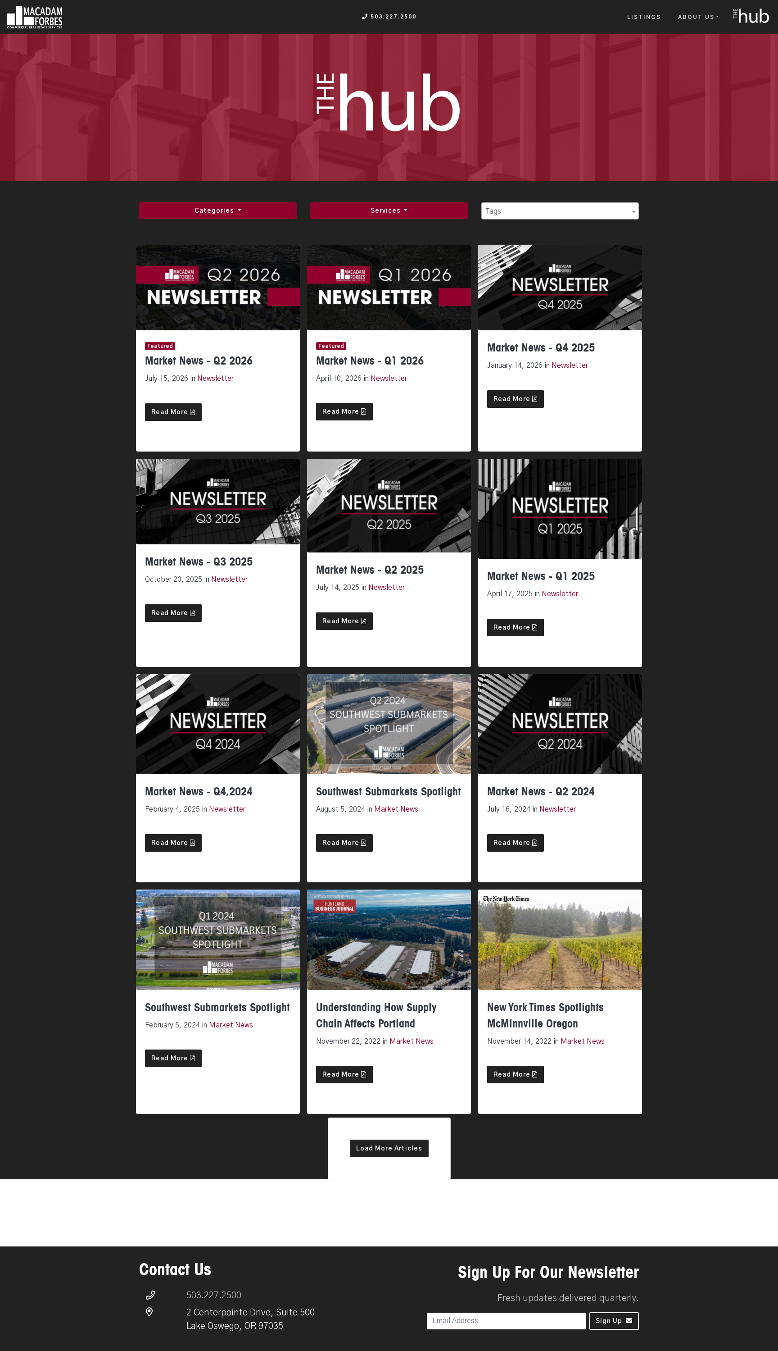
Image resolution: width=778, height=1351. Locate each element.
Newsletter (215, 378)
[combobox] (560, 210)
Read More (170, 412)
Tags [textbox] (493, 211)
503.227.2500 (392, 16)
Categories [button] (215, 211)
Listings (644, 17)
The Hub (751, 17)
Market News (396, 809)
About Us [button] (696, 17)
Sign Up (609, 1321)
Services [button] (387, 211)
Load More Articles (389, 1149)
